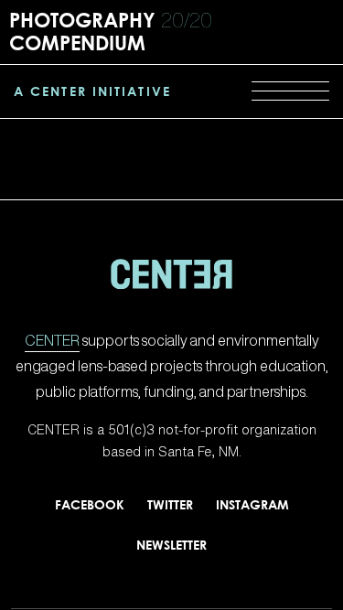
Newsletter (171, 544)
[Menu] (290, 91)
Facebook (89, 504)
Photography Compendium (110, 31)
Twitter (170, 504)
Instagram (252, 504)
